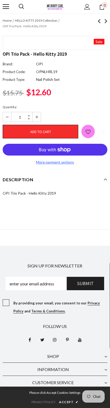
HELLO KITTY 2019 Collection (36, 20)
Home (7, 20)
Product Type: (14, 79)
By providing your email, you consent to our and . (56, 307)
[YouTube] (80, 339)
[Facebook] (29, 339)
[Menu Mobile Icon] (6, 6)
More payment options (55, 162)
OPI (39, 64)
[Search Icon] (21, 6)
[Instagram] (55, 339)
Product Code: (14, 72)
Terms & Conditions (48, 311)
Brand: (8, 64)
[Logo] (55, 6)
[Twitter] (42, 339)
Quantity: (10, 107)
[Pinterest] (67, 339)
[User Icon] (87, 7)
